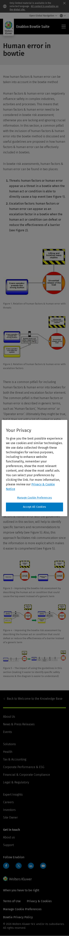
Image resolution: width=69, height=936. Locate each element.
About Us (9, 716)
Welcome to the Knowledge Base (34, 698)
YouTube (43, 866)
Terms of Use (12, 901)
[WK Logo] (17, 878)
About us (9, 837)
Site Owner (10, 817)
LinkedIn (31, 866)
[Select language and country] (62, 16)
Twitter (19, 866)
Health (7, 752)
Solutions (9, 744)
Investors (9, 810)
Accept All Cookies (34, 506)
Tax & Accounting (14, 759)
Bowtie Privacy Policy (18, 917)
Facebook (6, 866)
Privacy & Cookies (39, 901)
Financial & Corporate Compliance (26, 774)
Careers (8, 802)
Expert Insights (13, 794)
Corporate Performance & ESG (23, 767)
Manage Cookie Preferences (34, 497)
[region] (34, 468)
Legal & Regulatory (16, 782)
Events (7, 732)
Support (8, 845)
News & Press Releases (18, 724)
